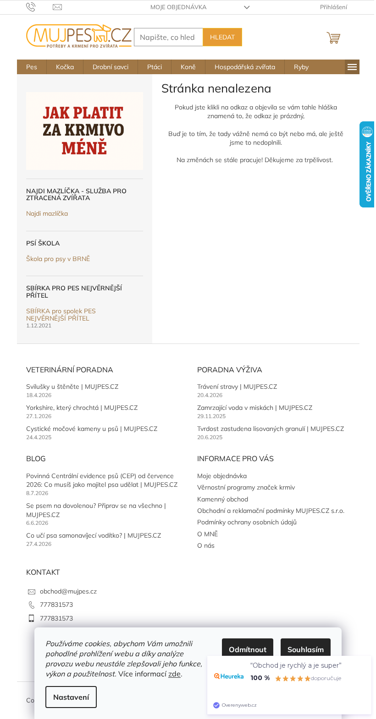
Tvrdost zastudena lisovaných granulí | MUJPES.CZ (270, 429)
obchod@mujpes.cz (68, 591)
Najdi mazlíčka (47, 213)
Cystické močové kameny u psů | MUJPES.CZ (91, 429)
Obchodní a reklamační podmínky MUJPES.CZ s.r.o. (270, 511)
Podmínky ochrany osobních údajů (247, 522)
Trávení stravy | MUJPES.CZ (237, 386)
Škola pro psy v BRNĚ (58, 259)
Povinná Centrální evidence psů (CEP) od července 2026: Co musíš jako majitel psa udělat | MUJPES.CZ (101, 480)
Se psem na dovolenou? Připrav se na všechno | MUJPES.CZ (96, 509)
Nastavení (71, 697)
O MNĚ (207, 534)
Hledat (222, 37)
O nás (206, 545)
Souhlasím (306, 649)
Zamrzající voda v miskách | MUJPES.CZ (254, 407)
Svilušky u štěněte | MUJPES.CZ (72, 386)
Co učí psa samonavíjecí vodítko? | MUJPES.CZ (93, 535)
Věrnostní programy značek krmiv (246, 487)
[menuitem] (31, 67)
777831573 (56, 604)
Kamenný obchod (222, 499)
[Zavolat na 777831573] (39, 6)
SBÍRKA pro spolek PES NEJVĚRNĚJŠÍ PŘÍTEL (61, 315)
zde (174, 673)
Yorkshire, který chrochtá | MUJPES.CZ (82, 407)
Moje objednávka (178, 7)
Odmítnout (247, 649)
